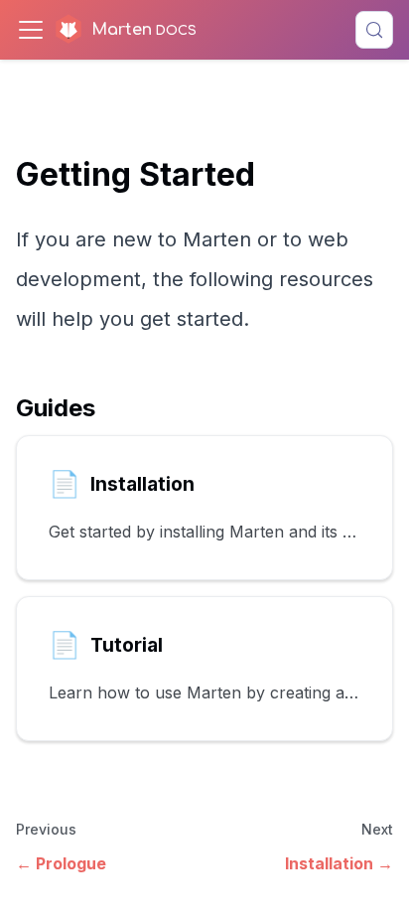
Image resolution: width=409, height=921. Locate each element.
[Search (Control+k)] (374, 30)
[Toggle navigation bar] (31, 30)
